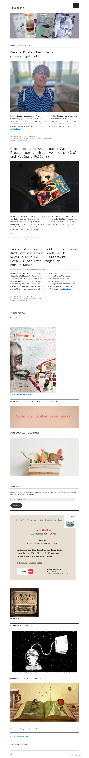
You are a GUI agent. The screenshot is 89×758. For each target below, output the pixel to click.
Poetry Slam (36, 298)
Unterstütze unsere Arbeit (19, 736)
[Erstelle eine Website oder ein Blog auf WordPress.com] (11, 754)
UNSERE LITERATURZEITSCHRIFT (20, 394)
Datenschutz (33, 729)
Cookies (41, 729)
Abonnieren (15, 487)
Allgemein (27, 138)
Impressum (25, 729)
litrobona (17, 7)
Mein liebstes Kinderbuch (41, 138)
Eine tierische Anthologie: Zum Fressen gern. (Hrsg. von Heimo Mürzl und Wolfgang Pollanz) (43, 152)
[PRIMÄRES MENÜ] (76, 5)
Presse (12, 729)
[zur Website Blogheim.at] (29, 744)
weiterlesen (15, 129)
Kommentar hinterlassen (18, 140)
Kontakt (18, 729)
